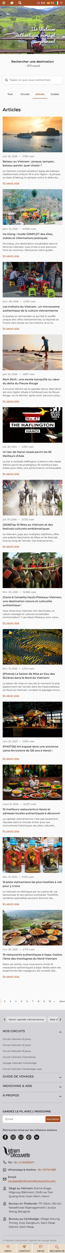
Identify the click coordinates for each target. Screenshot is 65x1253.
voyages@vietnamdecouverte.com (32, 1181)
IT (61, 2)
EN (43, 2)
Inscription (53, 1119)
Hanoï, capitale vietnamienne (26, 1019)
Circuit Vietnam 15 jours (17, 1051)
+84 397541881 (46, 1169)
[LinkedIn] (36, 1137)
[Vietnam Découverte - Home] (18, 1152)
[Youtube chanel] (21, 1137)
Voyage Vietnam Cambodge (20, 1063)
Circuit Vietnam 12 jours (17, 1045)
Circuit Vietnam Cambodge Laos (22, 1068)
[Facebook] (5, 1137)
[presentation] (10, 30)
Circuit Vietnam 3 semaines (19, 1057)
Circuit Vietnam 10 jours (17, 1039)
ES (52, 2)
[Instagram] (13, 1137)
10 (50, 1001)
